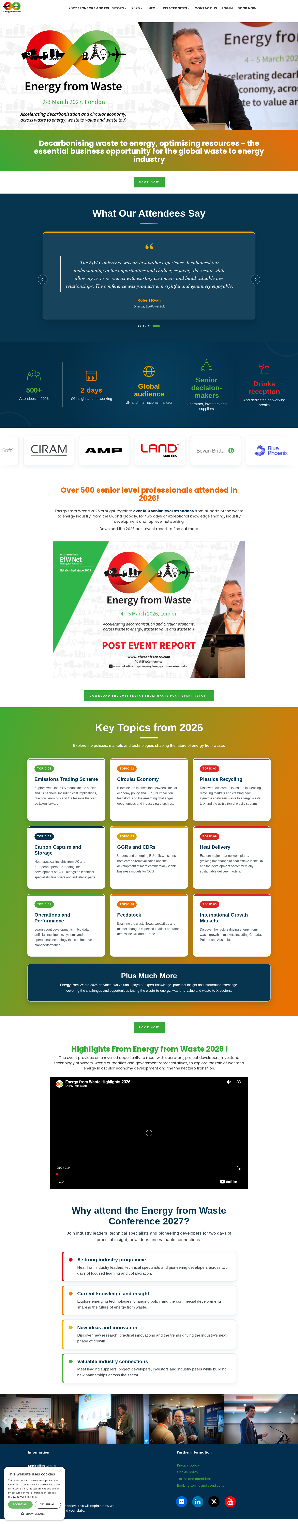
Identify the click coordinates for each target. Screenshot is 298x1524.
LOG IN (227, 8)
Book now (247, 8)
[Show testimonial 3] (149, 326)
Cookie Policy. (29, 1496)
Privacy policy (188, 1465)
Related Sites (175, 8)
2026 (135, 8)
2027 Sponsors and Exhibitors (96, 8)
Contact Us (206, 8)
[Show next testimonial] (255, 279)
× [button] (60, 1471)
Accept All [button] (20, 1504)
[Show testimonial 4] (156, 326)
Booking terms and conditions (200, 1485)
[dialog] (34, 1493)
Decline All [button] (48, 1504)
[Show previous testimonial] (42, 279)
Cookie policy (187, 1472)
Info (151, 8)
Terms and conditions (194, 1478)
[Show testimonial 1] (139, 326)
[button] (34, 1513)
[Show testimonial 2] (144, 326)
